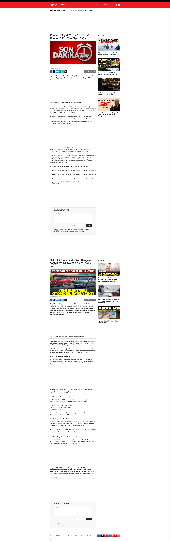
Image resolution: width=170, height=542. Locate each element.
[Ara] (116, 5)
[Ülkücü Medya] (58, 5)
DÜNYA (97, 5)
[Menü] (119, 5)
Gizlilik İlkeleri (82, 535)
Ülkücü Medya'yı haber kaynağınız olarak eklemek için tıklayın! (68, 102)
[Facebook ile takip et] (99, 536)
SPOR (101, 5)
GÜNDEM (71, 5)
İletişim (76, 535)
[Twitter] (54, 71)
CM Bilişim (54, 540)
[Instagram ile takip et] (112, 536)
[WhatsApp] (62, 71)
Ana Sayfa (53, 10)
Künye (72, 535)
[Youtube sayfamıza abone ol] (105, 536)
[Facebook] (51, 71)
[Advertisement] (85, 22)
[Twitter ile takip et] (102, 536)
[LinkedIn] (60, 71)
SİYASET (83, 5)
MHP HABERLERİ (90, 5)
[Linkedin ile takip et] (108, 536)
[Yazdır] (85, 71)
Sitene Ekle (89, 535)
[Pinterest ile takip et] (115, 536)
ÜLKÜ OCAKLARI (108, 5)
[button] (88, 71)
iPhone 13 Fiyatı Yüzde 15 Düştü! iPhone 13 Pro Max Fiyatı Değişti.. (77, 10)
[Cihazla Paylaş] (65, 71)
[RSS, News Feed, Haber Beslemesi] (118, 536)
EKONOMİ (77, 5)
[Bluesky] (57, 71)
